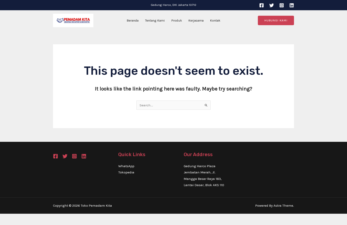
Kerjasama (196, 20)
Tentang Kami (155, 20)
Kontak (215, 20)
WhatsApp (126, 166)
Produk (176, 20)
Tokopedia (126, 172)
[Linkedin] (291, 5)
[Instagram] (281, 5)
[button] (276, 20)
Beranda (133, 20)
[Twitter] (271, 5)
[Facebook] (261, 5)
